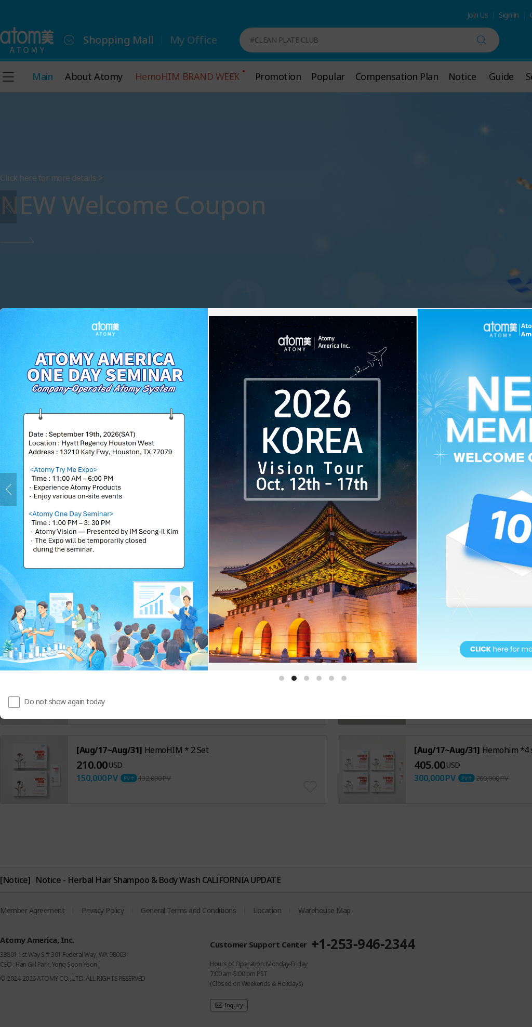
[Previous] (8, 489)
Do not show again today (64, 701)
